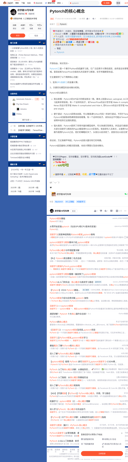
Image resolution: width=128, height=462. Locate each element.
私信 (36, 36)
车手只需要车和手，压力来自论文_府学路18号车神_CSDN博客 (93, 36)
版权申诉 (71, 459)
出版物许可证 (78, 459)
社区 (29, 3)
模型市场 (51, 3)
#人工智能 (70, 202)
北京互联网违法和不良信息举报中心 (61, 456)
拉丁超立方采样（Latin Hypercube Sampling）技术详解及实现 (24, 175)
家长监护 (77, 456)
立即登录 (102, 454)
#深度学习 (81, 202)
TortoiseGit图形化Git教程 (20, 157)
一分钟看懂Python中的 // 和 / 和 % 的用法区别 (26, 49)
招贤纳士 (57, 451)
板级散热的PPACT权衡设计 (21, 142)
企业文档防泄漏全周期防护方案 (25, 153)
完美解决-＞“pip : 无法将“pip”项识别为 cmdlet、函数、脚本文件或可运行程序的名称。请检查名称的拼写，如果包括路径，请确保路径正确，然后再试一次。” (27, 74)
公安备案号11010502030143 (69, 454)
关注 (74, 211)
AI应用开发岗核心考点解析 (24, 149)
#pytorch (59, 202)
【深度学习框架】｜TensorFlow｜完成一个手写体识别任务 (29, 130)
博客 (17, 3)
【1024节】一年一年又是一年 (22, 169)
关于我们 (49, 451)
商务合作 (65, 451)
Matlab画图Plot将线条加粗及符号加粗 (25, 85)
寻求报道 (72, 451)
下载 (23, 3)
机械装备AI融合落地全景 (23, 145)
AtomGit (39, 3)
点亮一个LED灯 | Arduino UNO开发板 (25, 181)
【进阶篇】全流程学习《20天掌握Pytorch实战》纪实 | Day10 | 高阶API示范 (29, 126)
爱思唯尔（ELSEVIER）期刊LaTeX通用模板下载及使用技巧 (26, 63)
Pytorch (60, 52)
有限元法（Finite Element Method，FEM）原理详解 (26, 56)
